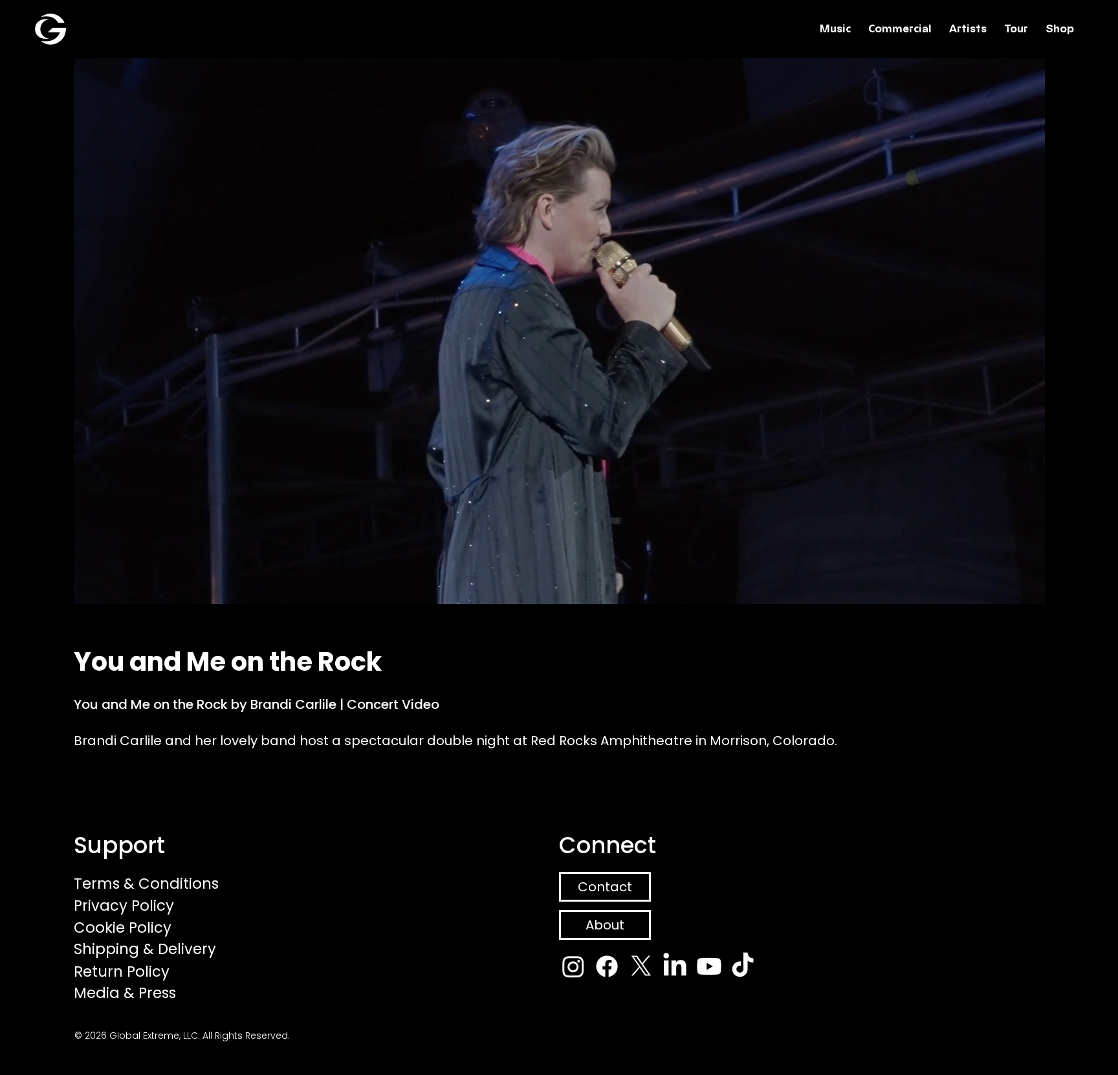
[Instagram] (573, 966)
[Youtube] (709, 966)
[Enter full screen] (1059, 586)
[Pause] (58, 586)
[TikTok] (743, 966)
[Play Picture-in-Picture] (1037, 586)
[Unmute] (80, 586)
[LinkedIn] (675, 966)
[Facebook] (607, 966)
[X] (641, 966)
